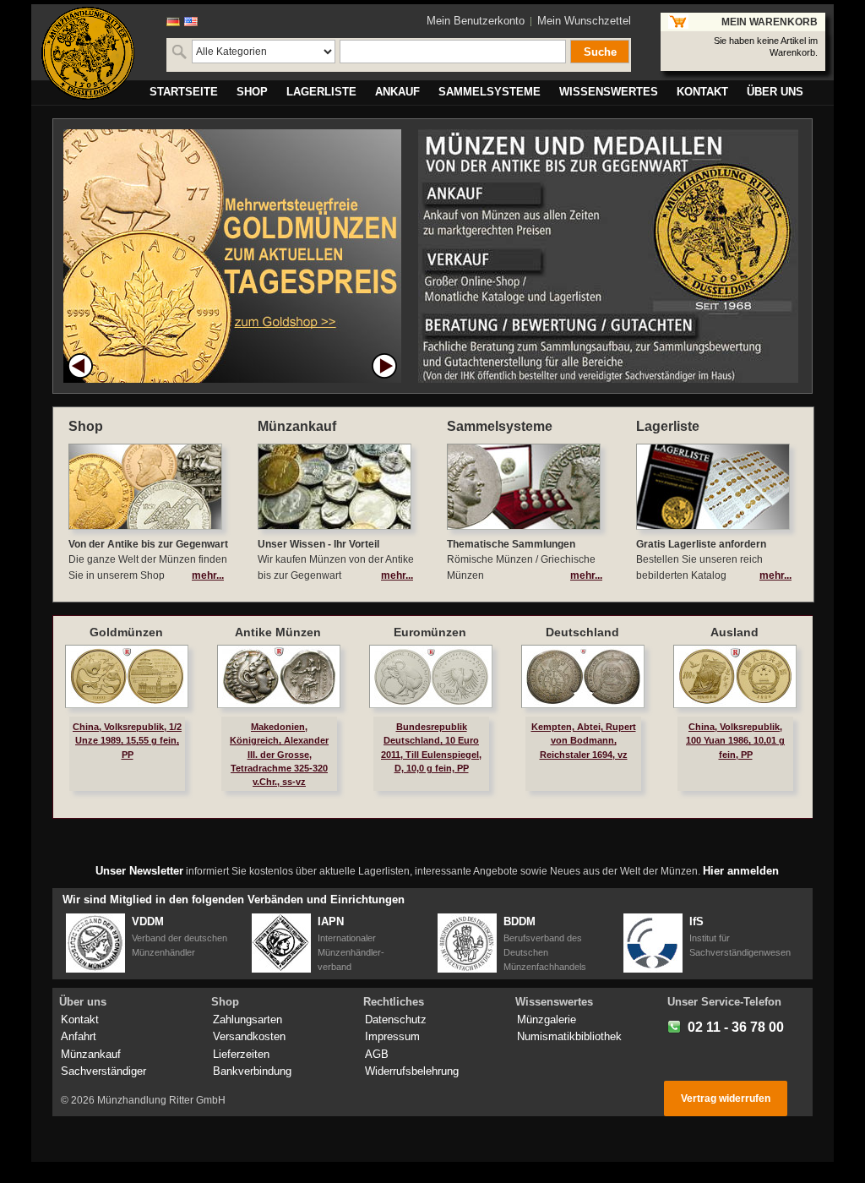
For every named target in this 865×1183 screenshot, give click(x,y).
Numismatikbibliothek (569, 1036)
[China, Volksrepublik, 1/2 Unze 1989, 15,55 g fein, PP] (126, 676)
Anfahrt (78, 1036)
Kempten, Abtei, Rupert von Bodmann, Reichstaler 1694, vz (583, 740)
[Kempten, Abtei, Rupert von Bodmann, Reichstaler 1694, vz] (583, 676)
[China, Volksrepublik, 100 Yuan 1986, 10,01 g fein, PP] (735, 676)
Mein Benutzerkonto (476, 20)
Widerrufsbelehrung (412, 1071)
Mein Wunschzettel (584, 20)
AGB (377, 1054)
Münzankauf (91, 1054)
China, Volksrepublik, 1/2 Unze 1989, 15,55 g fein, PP (127, 740)
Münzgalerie (546, 1019)
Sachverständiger (103, 1071)
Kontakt (80, 1019)
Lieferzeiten (241, 1054)
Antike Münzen (278, 632)
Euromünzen (430, 632)
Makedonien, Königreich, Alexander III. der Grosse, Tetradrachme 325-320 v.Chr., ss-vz (279, 754)
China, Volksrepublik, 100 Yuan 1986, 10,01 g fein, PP (735, 740)
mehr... (208, 575)
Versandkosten (249, 1036)
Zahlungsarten (247, 1019)
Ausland (734, 632)
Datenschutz (396, 1019)
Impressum (392, 1036)
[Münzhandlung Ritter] (87, 53)
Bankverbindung (252, 1071)
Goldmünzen (126, 632)
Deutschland (582, 632)
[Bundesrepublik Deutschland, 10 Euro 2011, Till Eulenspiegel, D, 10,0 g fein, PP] (430, 676)
